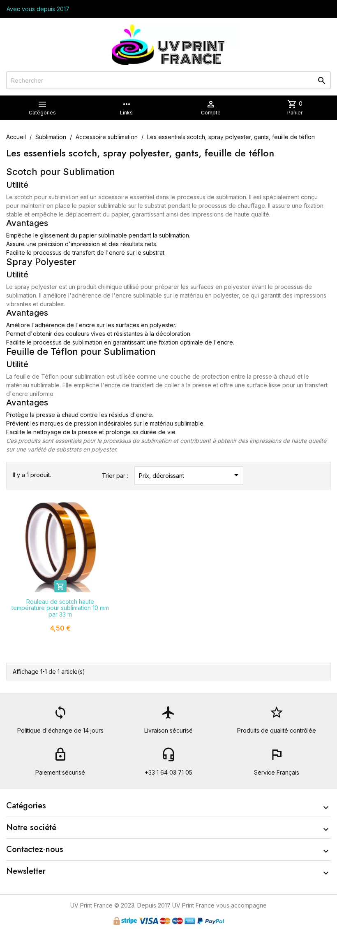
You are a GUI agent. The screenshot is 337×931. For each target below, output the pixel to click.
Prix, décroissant (190, 475)
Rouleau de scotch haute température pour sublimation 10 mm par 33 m (60, 608)
